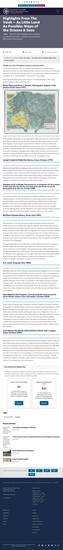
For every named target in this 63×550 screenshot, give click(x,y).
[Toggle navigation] (57, 11)
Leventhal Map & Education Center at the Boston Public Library (30, 482)
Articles (34, 513)
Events (34, 510)
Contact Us (35, 516)
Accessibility (35, 527)
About (4, 524)
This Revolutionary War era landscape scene (17, 168)
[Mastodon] (38, 2)
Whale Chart (31, 215)
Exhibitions (6, 510)
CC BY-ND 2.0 (29, 376)
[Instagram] (29, 2)
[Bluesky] (27, 2)
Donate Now (40, 5)
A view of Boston (40, 160)
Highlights (18, 417)
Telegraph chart (19, 263)
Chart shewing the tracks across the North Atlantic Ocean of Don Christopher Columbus (29, 295)
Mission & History (37, 524)
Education (5, 516)
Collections (6, 513)
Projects (5, 521)
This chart (6, 271)
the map (22, 151)
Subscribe (31, 5)
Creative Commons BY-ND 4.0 (29, 544)
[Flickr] (34, 2)
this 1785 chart (14, 209)
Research (5, 518)
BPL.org (34, 532)
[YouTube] (31, 2)
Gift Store (22, 5)
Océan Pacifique (9, 333)
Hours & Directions (37, 521)
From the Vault (8, 417)
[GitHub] (36, 2)
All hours (34, 504)
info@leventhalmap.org (9, 494)
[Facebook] (25, 2)
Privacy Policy (36, 530)
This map (43, 314)
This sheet (6, 341)
